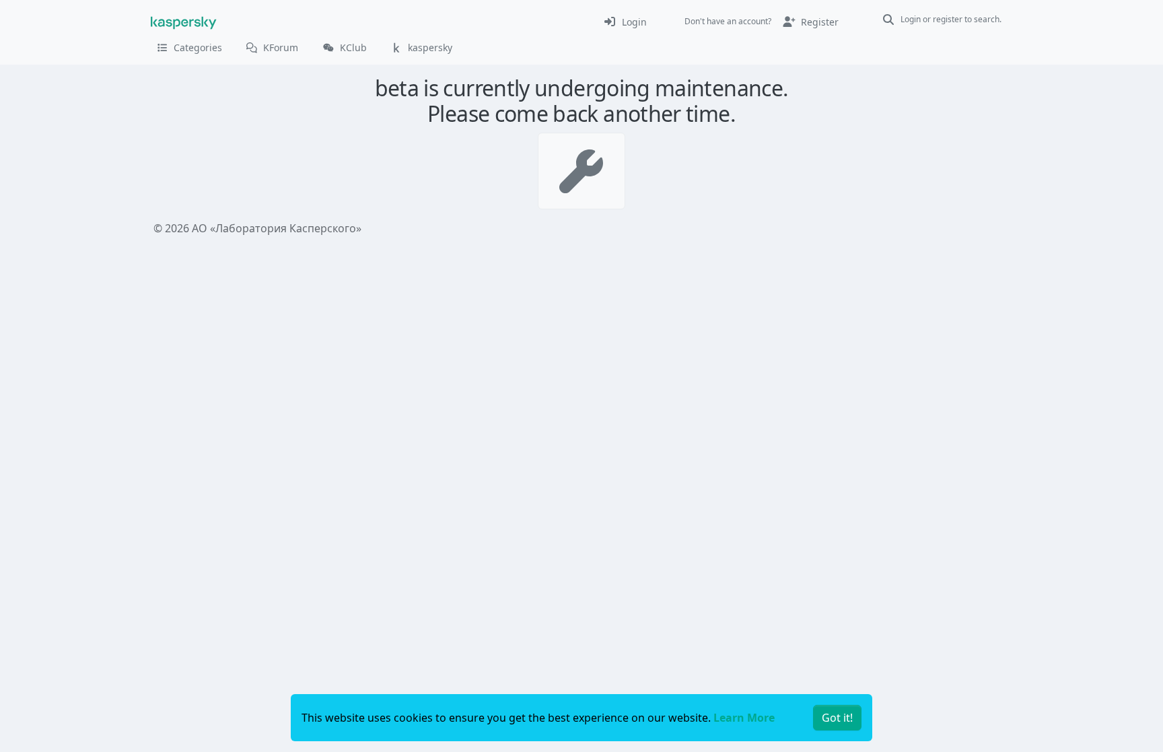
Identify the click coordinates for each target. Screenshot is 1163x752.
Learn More (744, 717)
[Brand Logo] (184, 21)
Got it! (837, 717)
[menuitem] (625, 21)
